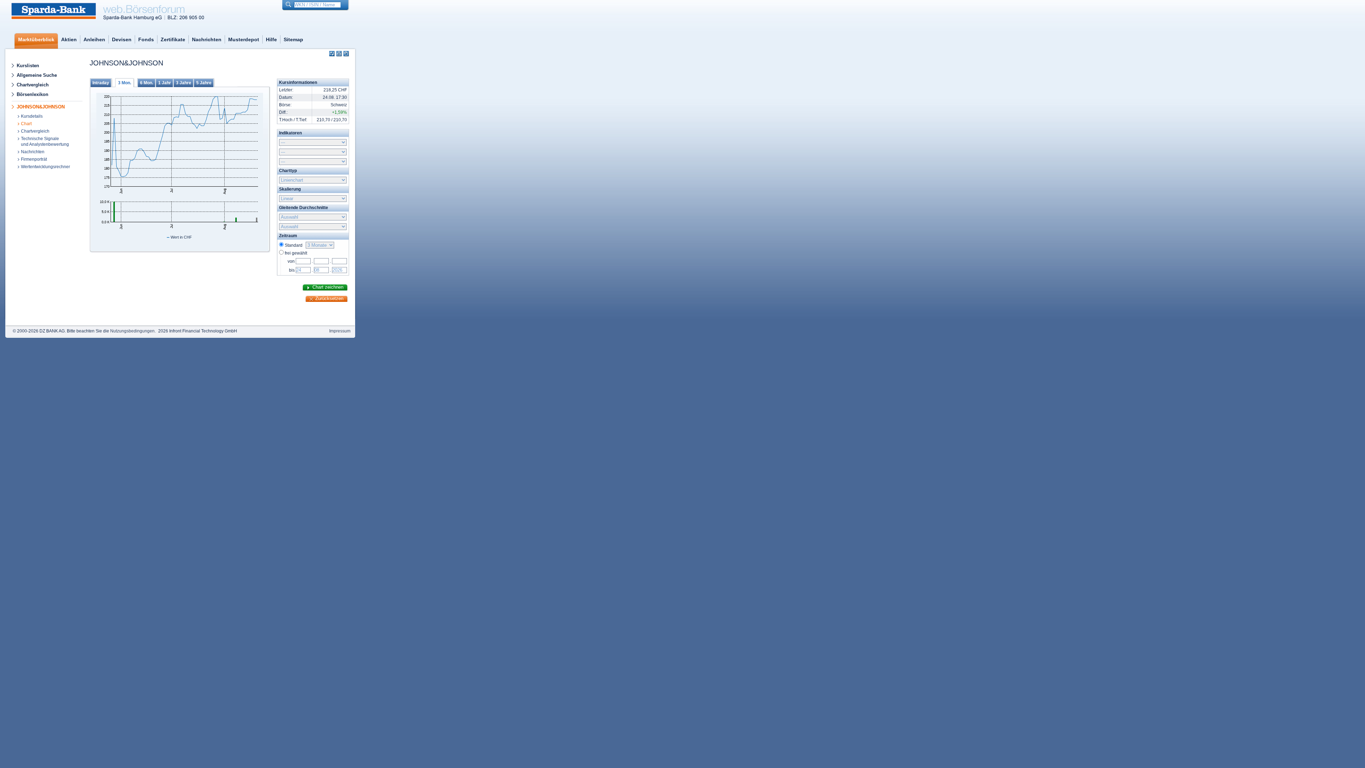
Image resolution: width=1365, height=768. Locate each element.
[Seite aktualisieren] (332, 54)
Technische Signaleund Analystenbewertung (45, 141)
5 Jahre (204, 82)
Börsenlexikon (32, 94)
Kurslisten (28, 65)
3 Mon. (124, 82)
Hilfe (271, 39)
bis (292, 270)
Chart (26, 123)
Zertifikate (173, 39)
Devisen (122, 39)
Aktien (69, 39)
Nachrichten (206, 39)
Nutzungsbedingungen (132, 331)
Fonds (146, 39)
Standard (295, 245)
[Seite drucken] (339, 54)
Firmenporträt (34, 159)
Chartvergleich (33, 84)
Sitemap (293, 39)
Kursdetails (32, 116)
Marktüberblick (36, 39)
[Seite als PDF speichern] (346, 54)
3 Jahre (183, 82)
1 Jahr (164, 82)
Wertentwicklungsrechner (45, 166)
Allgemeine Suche (37, 75)
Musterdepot (243, 39)
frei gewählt (296, 253)
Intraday (100, 82)
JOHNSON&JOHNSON (41, 107)
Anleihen (94, 39)
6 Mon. (146, 82)
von (291, 261)
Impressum (339, 331)
